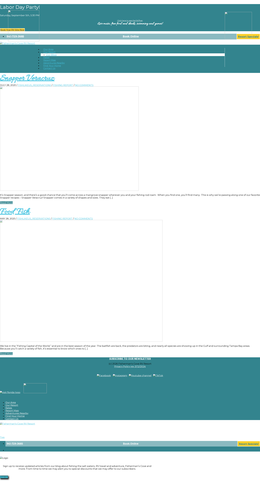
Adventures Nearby (16, 413)
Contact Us (49, 68)
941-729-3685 (15, 443)
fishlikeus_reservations (34, 85)
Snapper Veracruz (27, 78)
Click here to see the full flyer (130, 20)
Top (2, 437)
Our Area (10, 402)
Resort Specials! (249, 443)
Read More (6, 202)
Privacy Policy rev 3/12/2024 (130, 366)
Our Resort (49, 52)
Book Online (131, 36)
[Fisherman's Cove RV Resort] (17, 43)
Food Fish (15, 211)
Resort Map (12, 410)
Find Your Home (15, 416)
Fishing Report (63, 85)
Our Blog (51, 54)
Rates (8, 407)
